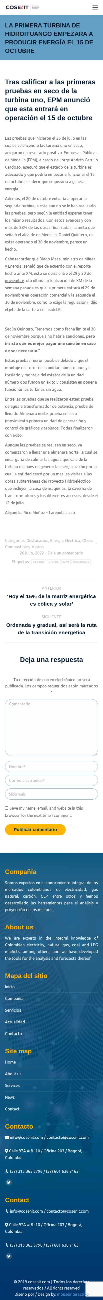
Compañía (14, 998)
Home (10, 1062)
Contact (12, 1109)
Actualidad (15, 1022)
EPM (66, 561)
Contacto (13, 1033)
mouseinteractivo (73, 1294)
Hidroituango (81, 561)
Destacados (37, 540)
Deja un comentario (65, 553)
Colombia (38, 561)
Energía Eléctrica (65, 540)
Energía (53, 561)
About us (13, 1074)
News (10, 1097)
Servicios (13, 1010)
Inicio (10, 986)
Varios (38, 546)
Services (12, 1085)
